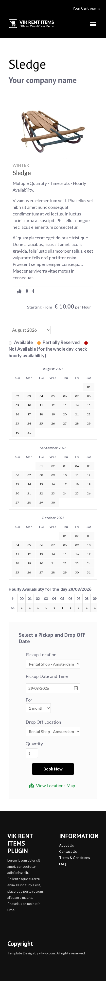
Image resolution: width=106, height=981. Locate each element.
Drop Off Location (43, 722)
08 (41, 475)
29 (88, 423)
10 (65, 475)
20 (17, 493)
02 (53, 466)
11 (77, 475)
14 (29, 484)
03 (65, 466)
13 (17, 484)
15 (41, 484)
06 (17, 475)
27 (17, 502)
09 (53, 475)
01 (41, 466)
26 (88, 493)
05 (88, 466)
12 (88, 475)
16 (53, 484)
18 (77, 484)
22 (41, 493)
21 (29, 493)
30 (17, 432)
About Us (66, 845)
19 (88, 484)
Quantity (34, 743)
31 (29, 432)
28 (29, 502)
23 (53, 493)
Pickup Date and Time (47, 676)
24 (65, 493)
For (29, 700)
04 (77, 466)
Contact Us (68, 851)
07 (29, 475)
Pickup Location (41, 654)
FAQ (62, 864)
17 (65, 484)
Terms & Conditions (74, 857)
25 (77, 493)
